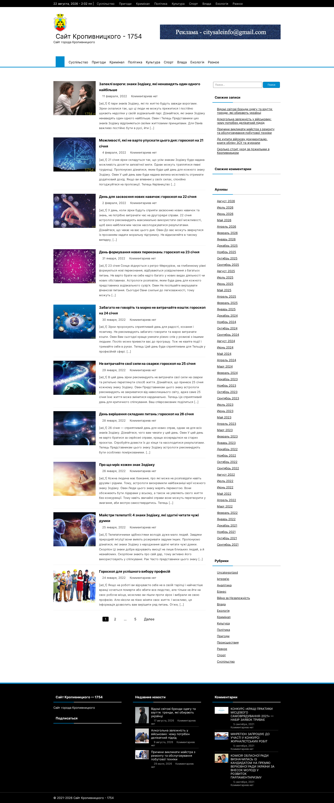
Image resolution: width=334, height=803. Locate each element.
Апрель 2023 (226, 423)
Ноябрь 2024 (226, 322)
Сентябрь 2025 (228, 264)
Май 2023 (224, 417)
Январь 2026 (226, 239)
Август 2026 (226, 201)
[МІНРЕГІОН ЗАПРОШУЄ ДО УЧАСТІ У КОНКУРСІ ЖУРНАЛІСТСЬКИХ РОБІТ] (221, 736)
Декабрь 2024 (227, 315)
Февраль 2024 (227, 373)
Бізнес (221, 591)
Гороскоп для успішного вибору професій (134, 571)
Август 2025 (226, 271)
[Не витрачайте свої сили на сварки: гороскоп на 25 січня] (74, 393)
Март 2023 (225, 430)
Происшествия (228, 642)
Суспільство (106, 3)
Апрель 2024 (226, 360)
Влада (206, 3)
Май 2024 (224, 354)
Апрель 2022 (226, 500)
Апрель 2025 (226, 296)
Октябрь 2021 (227, 538)
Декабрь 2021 (227, 525)
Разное (238, 3)
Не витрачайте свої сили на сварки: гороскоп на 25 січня (147, 363)
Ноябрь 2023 (226, 385)
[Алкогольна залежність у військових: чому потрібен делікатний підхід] (142, 735)
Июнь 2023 (225, 411)
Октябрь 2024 (227, 328)
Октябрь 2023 (227, 392)
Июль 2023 (225, 404)
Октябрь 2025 (227, 258)
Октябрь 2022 (227, 462)
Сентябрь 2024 (228, 334)
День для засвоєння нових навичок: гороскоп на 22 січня (148, 196)
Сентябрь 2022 (228, 468)
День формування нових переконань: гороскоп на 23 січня (149, 252)
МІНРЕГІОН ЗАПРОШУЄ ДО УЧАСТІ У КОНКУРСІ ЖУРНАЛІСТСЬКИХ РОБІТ (250, 737)
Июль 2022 (225, 481)
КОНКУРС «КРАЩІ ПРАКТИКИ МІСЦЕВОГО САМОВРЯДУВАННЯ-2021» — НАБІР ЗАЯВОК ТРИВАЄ (252, 714)
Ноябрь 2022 (226, 455)
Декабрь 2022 (227, 449)
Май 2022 (224, 493)
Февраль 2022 (227, 513)
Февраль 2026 (227, 233)
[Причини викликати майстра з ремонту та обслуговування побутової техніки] (142, 754)
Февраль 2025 (227, 303)
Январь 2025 (226, 309)
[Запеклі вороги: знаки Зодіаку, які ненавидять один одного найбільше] (74, 114)
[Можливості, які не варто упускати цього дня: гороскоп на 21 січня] (74, 170)
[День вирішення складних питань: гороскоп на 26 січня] (74, 444)
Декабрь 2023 (227, 379)
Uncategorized (227, 572)
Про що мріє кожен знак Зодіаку (127, 464)
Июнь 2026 (225, 214)
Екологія (222, 3)
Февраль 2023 (227, 436)
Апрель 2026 (226, 226)
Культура (178, 3)
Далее (149, 619)
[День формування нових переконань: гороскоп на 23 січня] (74, 282)
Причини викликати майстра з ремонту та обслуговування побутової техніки (245, 130)
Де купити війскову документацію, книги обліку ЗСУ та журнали (242, 140)
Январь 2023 (226, 443)
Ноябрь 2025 (226, 252)
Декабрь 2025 (227, 245)
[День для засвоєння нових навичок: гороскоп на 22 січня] (74, 226)
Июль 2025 (225, 277)
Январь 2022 (226, 519)
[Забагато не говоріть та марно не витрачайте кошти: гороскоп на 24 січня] (74, 337)
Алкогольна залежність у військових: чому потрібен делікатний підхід (244, 120)
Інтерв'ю (223, 579)
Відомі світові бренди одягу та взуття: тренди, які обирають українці (245, 110)
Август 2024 (226, 341)
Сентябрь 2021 (228, 544)
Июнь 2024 (225, 347)
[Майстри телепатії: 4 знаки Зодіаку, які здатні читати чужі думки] (74, 545)
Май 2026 (224, 220)
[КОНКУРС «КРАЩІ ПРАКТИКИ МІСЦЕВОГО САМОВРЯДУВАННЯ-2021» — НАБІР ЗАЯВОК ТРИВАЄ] (221, 710)
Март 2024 (225, 366)
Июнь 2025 (225, 284)
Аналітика (224, 585)
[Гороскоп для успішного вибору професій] (74, 601)
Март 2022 (225, 506)
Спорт (193, 3)
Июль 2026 (225, 207)
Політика (160, 3)
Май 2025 (224, 290)
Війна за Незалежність (233, 598)
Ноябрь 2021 (226, 532)
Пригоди (125, 3)
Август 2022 (226, 474)
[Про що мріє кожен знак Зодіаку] (74, 494)
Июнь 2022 (225, 487)
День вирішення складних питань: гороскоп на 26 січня (146, 414)
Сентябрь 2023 (228, 398)
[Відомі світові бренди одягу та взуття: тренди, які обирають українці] (142, 715)
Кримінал (143, 3)
